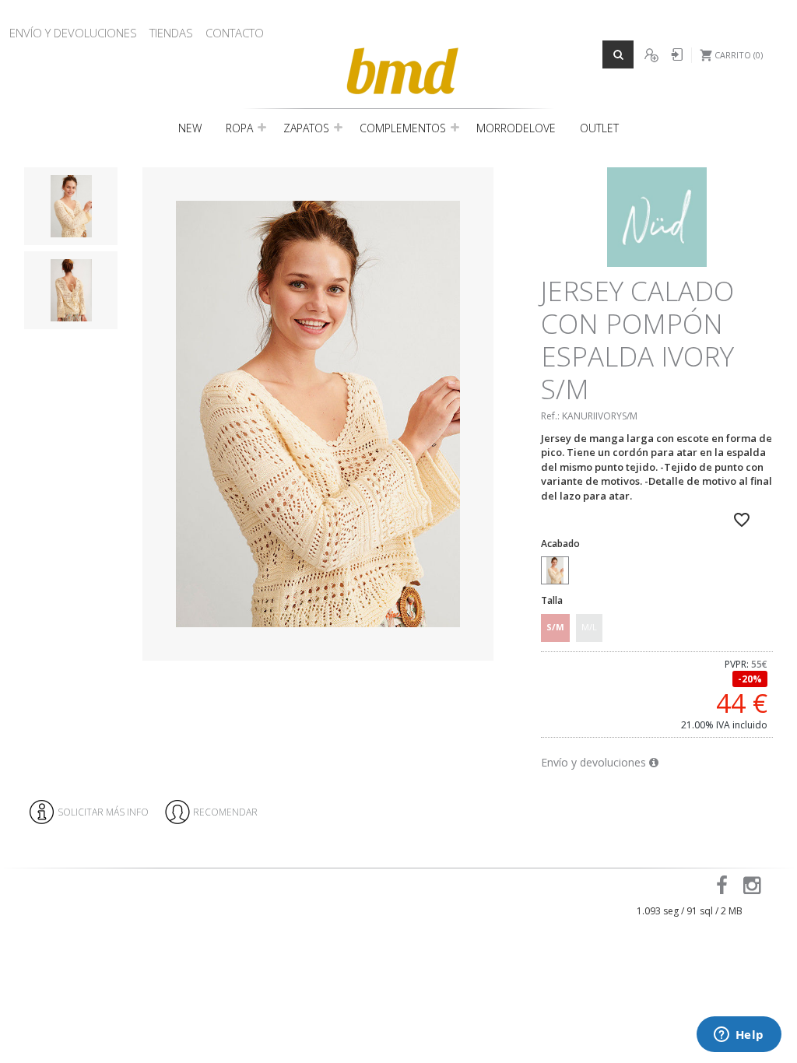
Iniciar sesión (675, 55)
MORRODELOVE (516, 128)
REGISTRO (651, 55)
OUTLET (599, 128)
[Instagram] (754, 889)
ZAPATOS (306, 128)
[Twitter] (778, 889)
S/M (555, 627)
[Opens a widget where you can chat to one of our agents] (738, 1035)
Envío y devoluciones (595, 762)
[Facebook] (724, 889)
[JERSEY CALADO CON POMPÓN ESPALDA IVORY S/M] (318, 414)
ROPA (239, 128)
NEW (190, 128)
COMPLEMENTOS (403, 128)
